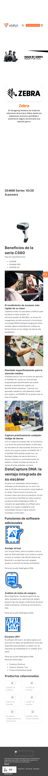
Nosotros (21, 769)
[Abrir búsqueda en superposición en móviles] (23, 25)
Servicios (29, 769)
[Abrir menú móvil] (42, 25)
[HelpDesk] (45, 274)
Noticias (36, 769)
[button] (40, 223)
